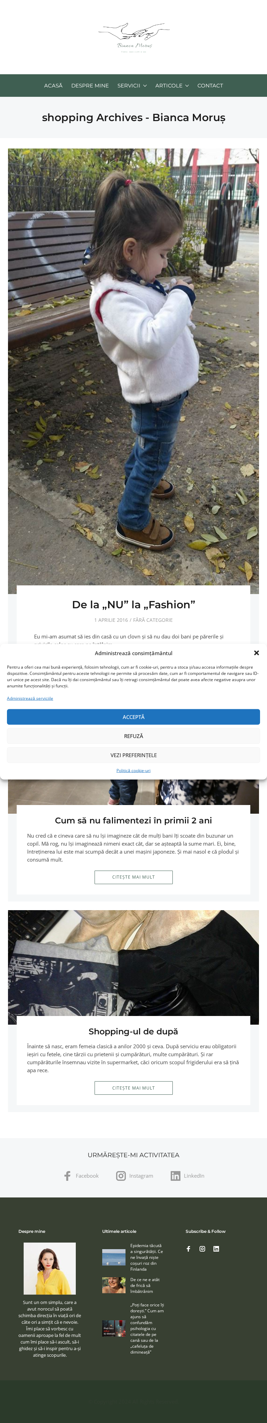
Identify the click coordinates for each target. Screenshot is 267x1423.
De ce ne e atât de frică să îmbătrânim (145, 1285)
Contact (210, 85)
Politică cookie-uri (133, 770)
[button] (256, 653)
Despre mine (90, 85)
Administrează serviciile (30, 698)
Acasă (53, 85)
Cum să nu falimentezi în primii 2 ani (133, 820)
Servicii (129, 85)
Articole (169, 85)
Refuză (133, 735)
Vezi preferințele (134, 755)
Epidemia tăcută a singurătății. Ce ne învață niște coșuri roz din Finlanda (146, 1257)
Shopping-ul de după (133, 1031)
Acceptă (134, 716)
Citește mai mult (133, 877)
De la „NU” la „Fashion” (133, 604)
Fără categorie (153, 620)
